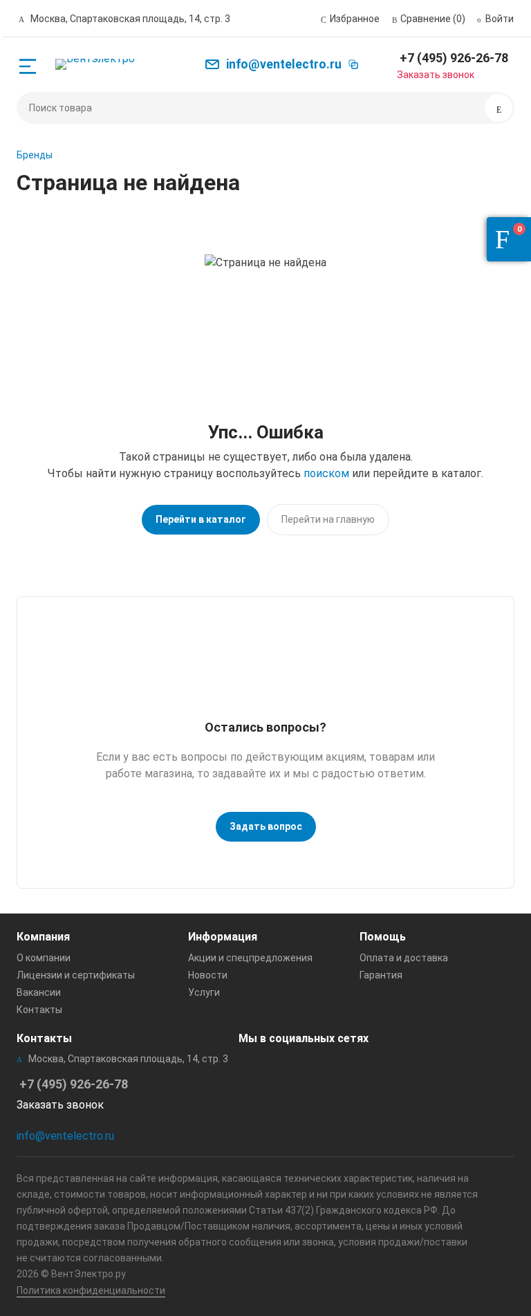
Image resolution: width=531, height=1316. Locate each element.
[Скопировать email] (353, 64)
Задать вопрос (266, 826)
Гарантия (381, 975)
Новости (207, 975)
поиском (326, 473)
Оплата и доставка (404, 957)
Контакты (39, 1009)
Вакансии (39, 992)
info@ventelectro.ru (65, 1135)
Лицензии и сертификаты (76, 975)
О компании (44, 957)
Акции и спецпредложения (250, 957)
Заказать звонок (435, 74)
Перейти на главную (328, 519)
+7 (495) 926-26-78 (454, 57)
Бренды (35, 154)
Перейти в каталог (201, 519)
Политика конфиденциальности (91, 1290)
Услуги (204, 992)
